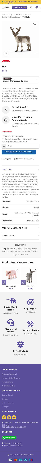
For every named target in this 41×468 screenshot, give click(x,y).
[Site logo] (20, 7)
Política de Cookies (8, 386)
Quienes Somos (7, 395)
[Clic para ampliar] (6, 53)
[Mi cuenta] (31, 7)
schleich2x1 (24, 255)
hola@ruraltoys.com (16, 445)
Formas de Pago (7, 382)
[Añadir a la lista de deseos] (17, 270)
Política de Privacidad (9, 374)
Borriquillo (30, 286)
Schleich (36, 207)
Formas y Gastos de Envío (11, 378)
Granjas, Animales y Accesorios (18, 14)
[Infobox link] (20, 110)
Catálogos (5, 407)
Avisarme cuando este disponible (18, 152)
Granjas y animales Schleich (11, 17)
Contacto (5, 399)
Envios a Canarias (8, 403)
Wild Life (26, 17)
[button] (4, 282)
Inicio (3, 14)
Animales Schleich (16, 249)
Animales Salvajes (33, 221)
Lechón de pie (11, 286)
